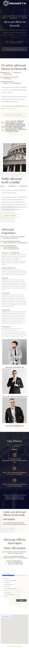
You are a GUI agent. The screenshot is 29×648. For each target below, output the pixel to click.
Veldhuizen (6, 32)
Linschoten (12, 30)
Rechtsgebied (5, 578)
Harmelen (18, 30)
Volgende (21, 600)
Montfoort (6, 30)
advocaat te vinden (10, 108)
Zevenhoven (10, 35)
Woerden (4, 35)
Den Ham (23, 32)
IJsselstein (24, 30)
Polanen (18, 32)
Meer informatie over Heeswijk (14, 646)
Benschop (12, 32)
